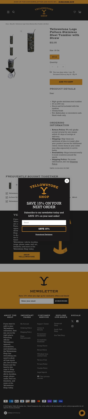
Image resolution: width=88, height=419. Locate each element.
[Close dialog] (67, 181)
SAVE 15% (44, 229)
